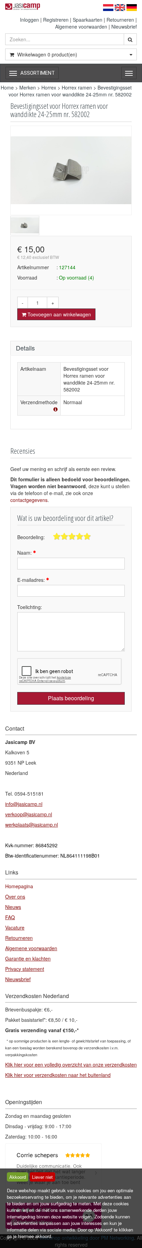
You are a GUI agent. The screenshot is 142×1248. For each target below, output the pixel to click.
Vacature (14, 927)
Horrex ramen (77, 87)
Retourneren (120, 19)
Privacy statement (24, 968)
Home (7, 87)
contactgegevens (29, 499)
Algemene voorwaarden (81, 26)
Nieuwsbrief (124, 26)
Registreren (56, 19)
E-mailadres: (31, 579)
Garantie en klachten (28, 958)
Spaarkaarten (87, 19)
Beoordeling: (31, 537)
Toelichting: (29, 607)
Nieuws (13, 906)
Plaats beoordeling (71, 698)
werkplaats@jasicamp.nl (31, 824)
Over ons (15, 896)
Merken (27, 87)
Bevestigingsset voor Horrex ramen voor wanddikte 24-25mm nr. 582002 (70, 91)
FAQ (10, 917)
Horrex (48, 87)
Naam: (25, 552)
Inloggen (29, 19)
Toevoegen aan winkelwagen (58, 314)
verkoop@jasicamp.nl (28, 814)
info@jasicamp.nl (23, 803)
